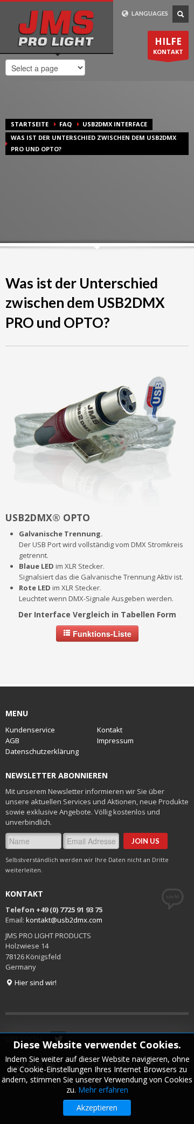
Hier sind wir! (35, 982)
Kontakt (109, 730)
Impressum (115, 740)
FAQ (65, 124)
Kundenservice (30, 730)
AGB (12, 740)
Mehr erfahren (103, 1090)
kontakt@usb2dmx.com (64, 920)
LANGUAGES (149, 13)
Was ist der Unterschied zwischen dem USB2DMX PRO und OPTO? (85, 302)
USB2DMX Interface (114, 124)
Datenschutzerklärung (42, 751)
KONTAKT (168, 45)
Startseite (29, 124)
